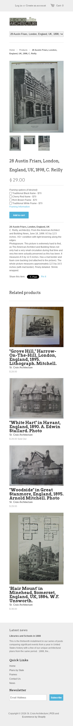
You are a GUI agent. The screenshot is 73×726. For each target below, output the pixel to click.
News (12, 683)
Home (12, 666)
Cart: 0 (60, 5)
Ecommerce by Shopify (33, 717)
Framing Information (19, 206)
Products (23, 50)
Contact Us (15, 679)
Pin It (43, 276)
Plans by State (16, 670)
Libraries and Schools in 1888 (25, 636)
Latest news (18, 630)
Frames (13, 674)
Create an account (36, 5)
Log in (18, 5)
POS (52, 713)
